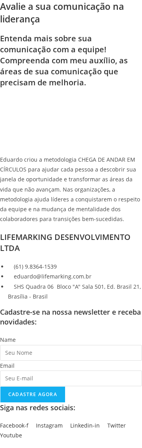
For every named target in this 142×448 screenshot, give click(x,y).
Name (8, 339)
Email (7, 365)
